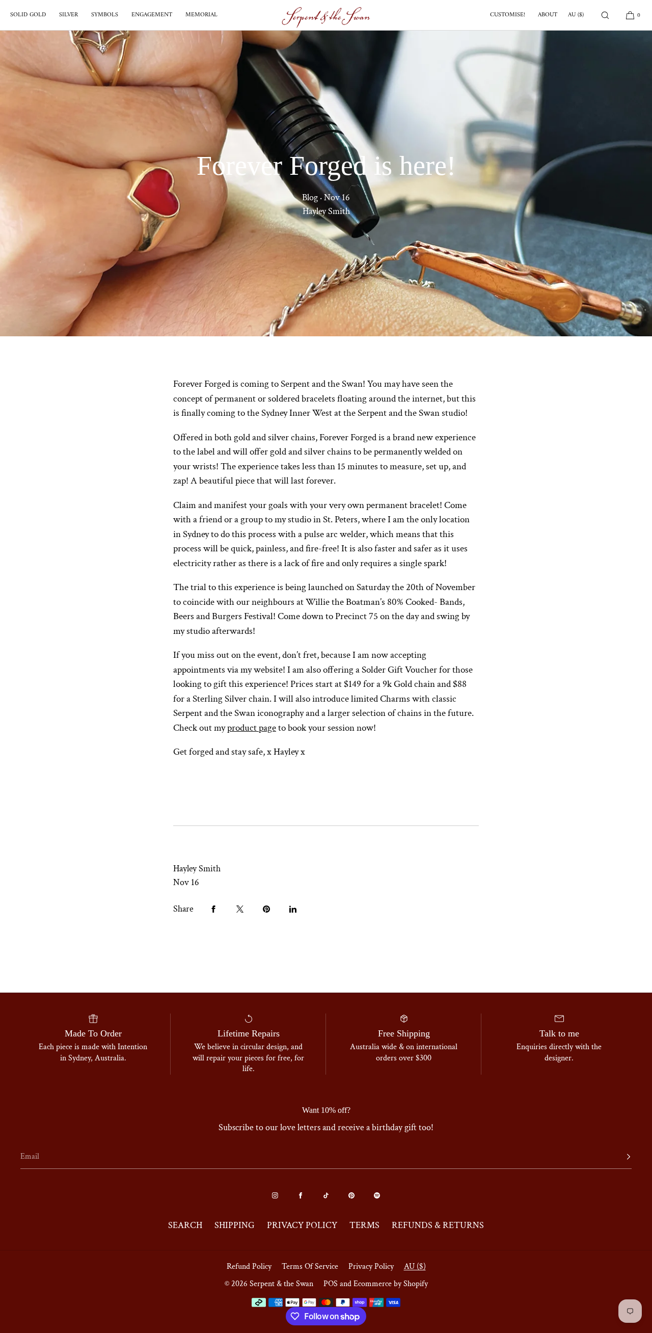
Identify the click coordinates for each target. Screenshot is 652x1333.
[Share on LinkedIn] (293, 909)
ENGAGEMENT (151, 15)
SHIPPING (234, 1225)
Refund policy (249, 1266)
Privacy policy (371, 1266)
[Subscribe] (619, 1156)
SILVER (68, 15)
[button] (605, 15)
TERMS (364, 1225)
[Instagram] (275, 1195)
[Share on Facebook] (213, 909)
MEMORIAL (201, 15)
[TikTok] (326, 1195)
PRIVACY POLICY (302, 1225)
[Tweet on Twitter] (240, 909)
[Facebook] (300, 1195)
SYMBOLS (104, 15)
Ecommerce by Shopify (391, 1283)
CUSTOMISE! (507, 15)
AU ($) (576, 15)
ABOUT (547, 15)
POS (330, 1283)
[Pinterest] (351, 1195)
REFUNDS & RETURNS (438, 1225)
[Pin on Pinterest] (266, 909)
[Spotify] (377, 1195)
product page (251, 728)
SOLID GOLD (28, 15)
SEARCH (185, 1225)
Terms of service (310, 1266)
